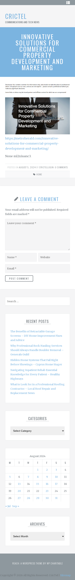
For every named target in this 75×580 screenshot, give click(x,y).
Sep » (15, 506)
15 (37, 484)
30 (47, 498)
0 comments (61, 167)
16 (47, 484)
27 (19, 498)
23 (47, 491)
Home (39, 174)
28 (28, 498)
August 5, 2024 (27, 167)
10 (56, 476)
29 (37, 498)
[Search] (67, 302)
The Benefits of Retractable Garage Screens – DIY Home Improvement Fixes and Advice (36, 336)
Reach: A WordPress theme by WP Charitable (37, 563)
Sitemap (65, 575)
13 (19, 484)
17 (56, 484)
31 (56, 498)
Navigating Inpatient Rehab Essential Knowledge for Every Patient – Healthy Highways (35, 374)
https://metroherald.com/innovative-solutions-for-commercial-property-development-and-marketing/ (32, 143)
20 (19, 491)
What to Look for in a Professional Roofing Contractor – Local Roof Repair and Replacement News (37, 389)
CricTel (16, 16)
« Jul (8, 506)
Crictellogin (46, 167)
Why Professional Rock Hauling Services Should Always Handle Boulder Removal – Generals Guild (37, 350)
